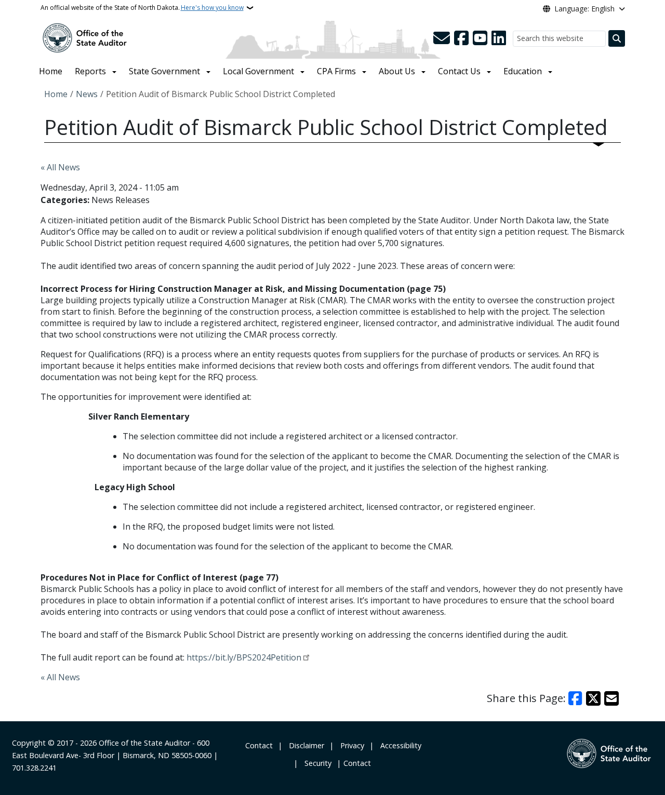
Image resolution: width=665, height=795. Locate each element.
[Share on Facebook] (575, 698)
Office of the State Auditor (144, 743)
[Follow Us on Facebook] (461, 38)
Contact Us (459, 71)
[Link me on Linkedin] (498, 38)
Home (50, 71)
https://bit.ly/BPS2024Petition (244, 657)
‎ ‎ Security (315, 763)
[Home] (85, 37)
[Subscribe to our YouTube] (480, 38)
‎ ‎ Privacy (350, 745)
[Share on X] (593, 698)
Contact (357, 763)
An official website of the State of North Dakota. (142, 7)
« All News (60, 167)
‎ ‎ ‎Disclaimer (304, 745)
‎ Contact (258, 745)
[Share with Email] (611, 698)
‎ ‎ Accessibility (398, 745)
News (87, 94)
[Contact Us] (441, 38)
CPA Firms (336, 71)
